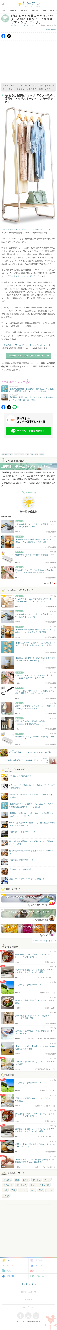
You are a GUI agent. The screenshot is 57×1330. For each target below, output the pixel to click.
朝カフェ (39, 1265)
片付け (42, 454)
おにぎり (36, 1180)
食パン (47, 1180)
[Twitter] (9, 37)
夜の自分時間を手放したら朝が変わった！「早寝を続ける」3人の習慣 (32, 842)
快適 (31, 454)
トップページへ (29, 1284)
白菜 (5, 1190)
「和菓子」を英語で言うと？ (21, 776)
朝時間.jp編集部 (51, 29)
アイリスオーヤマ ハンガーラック (24, 276)
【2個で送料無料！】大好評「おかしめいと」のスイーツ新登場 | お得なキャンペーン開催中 (32, 805)
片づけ (6, 1196)
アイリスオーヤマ (7, 454)
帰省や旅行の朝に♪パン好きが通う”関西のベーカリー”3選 (32, 852)
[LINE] (14, 408)
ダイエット (8, 1185)
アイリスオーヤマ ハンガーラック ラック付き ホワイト (26, 229)
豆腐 (13, 1190)
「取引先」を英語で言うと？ (21, 860)
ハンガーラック (19, 454)
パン (33, 1190)
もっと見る (48, 583)
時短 (36, 454)
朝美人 (9, 1271)
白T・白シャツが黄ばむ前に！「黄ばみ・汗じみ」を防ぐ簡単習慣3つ (32, 786)
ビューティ (40, 1271)
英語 (17, 1180)
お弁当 (26, 1180)
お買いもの (40, 1276)
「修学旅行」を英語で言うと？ (22, 832)
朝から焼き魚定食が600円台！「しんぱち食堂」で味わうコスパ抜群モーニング (32, 824)
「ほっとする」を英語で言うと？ (23, 869)
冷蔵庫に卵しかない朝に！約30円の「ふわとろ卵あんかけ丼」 (31, 795)
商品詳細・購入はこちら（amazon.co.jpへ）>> (28, 355)
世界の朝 (10, 1276)
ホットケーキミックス (39, 1185)
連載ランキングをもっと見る (43, 941)
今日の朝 (39, 1260)
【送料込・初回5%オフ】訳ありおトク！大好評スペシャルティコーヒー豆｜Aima (32, 814)
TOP (8, 1260)
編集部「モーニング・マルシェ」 (23, 25)
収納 (27, 454)
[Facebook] (3, 37)
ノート (49, 1190)
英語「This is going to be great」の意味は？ (27, 879)
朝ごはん (7, 1180)
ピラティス (21, 1185)
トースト (23, 1190)
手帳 (41, 1190)
